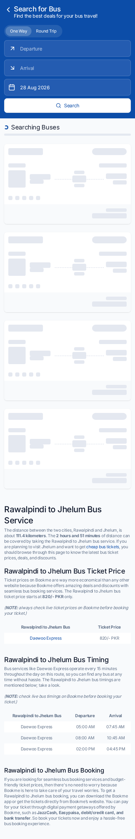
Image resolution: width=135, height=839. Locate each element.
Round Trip (46, 31)
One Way (18, 31)
